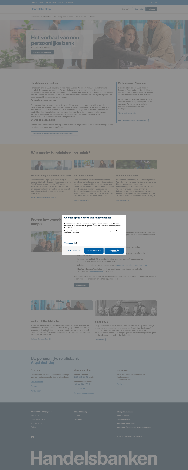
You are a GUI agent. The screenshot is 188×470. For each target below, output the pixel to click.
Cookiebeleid (70, 243)
